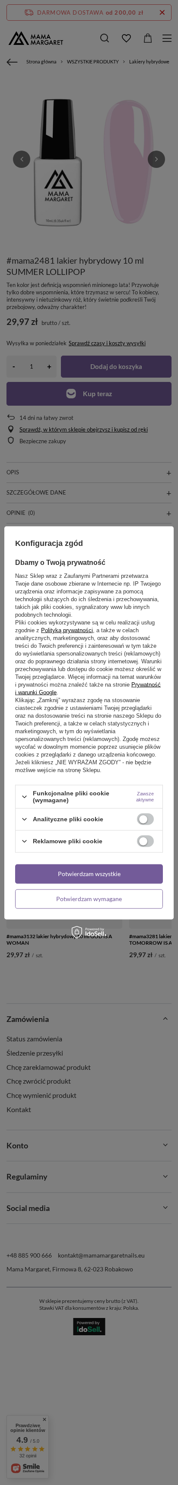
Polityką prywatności (67, 630)
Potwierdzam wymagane (89, 898)
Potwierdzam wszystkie (89, 873)
